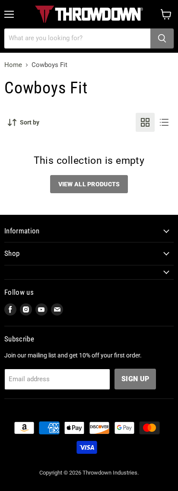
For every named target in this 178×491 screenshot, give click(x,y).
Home (13, 65)
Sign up (135, 379)
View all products (89, 184)
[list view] (164, 122)
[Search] (162, 38)
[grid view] (145, 122)
